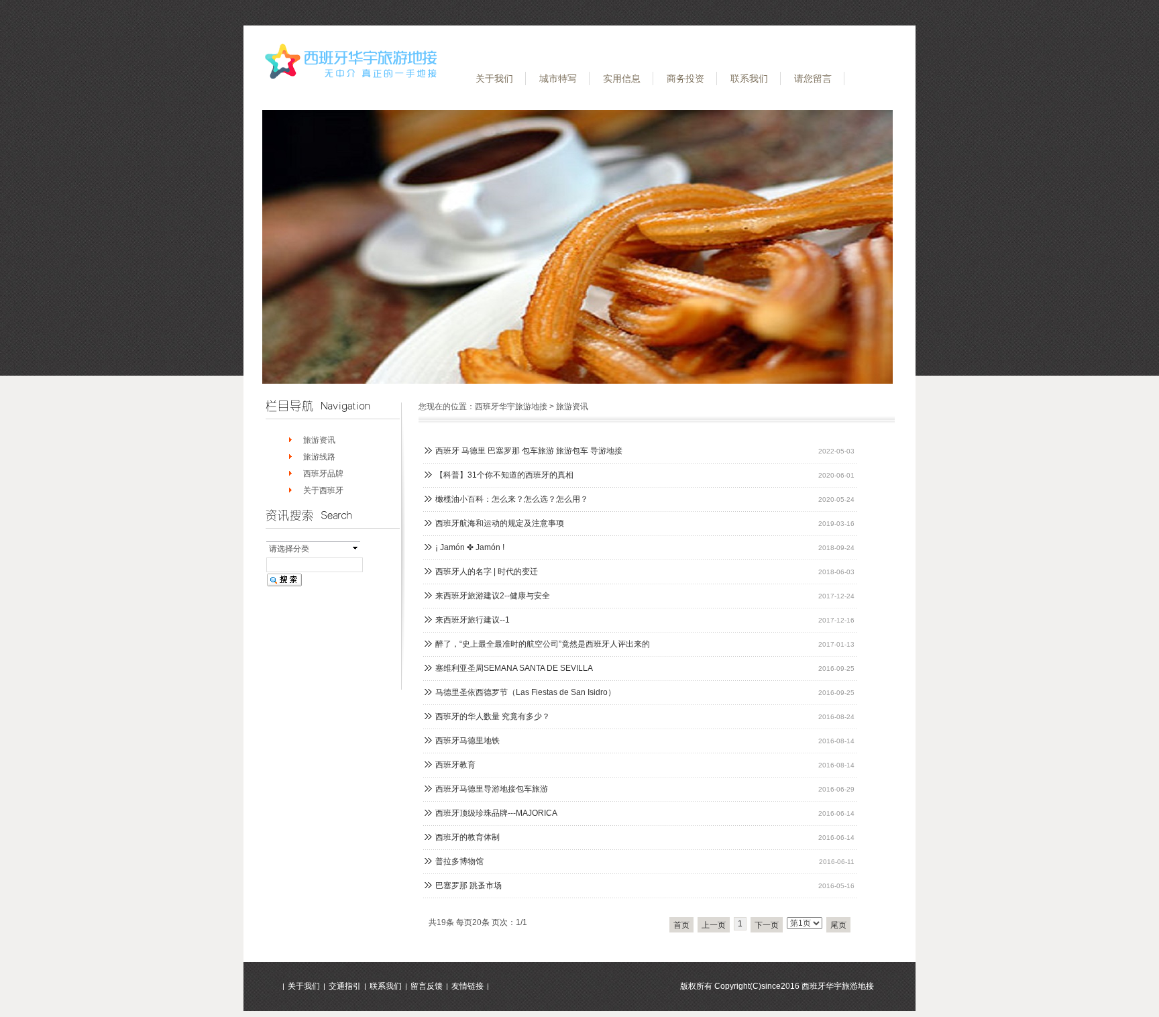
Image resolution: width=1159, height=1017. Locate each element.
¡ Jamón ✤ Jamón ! (469, 547)
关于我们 (494, 78)
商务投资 (685, 78)
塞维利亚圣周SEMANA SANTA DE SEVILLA (514, 668)
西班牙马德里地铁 (467, 740)
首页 (681, 925)
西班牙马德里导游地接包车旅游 (491, 789)
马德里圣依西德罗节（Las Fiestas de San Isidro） (525, 692)
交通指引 (345, 986)
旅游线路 (319, 457)
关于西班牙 (323, 490)
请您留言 (813, 78)
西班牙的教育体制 (467, 837)
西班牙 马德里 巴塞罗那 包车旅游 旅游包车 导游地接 (528, 451)
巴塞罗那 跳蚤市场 (468, 885)
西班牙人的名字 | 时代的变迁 (486, 571)
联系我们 (749, 78)
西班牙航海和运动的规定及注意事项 (499, 523)
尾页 (838, 925)
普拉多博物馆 (459, 861)
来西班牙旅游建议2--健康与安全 (492, 595)
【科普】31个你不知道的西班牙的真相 (504, 475)
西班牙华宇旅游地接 (511, 406)
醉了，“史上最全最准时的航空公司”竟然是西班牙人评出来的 (542, 644)
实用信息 (622, 78)
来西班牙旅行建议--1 (472, 620)
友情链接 (467, 986)
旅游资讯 (319, 440)
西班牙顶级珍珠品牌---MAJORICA (496, 813)
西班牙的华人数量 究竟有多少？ (492, 716)
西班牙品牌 (323, 473)
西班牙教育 (455, 764)
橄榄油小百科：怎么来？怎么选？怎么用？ (511, 499)
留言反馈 (426, 986)
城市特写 (558, 78)
